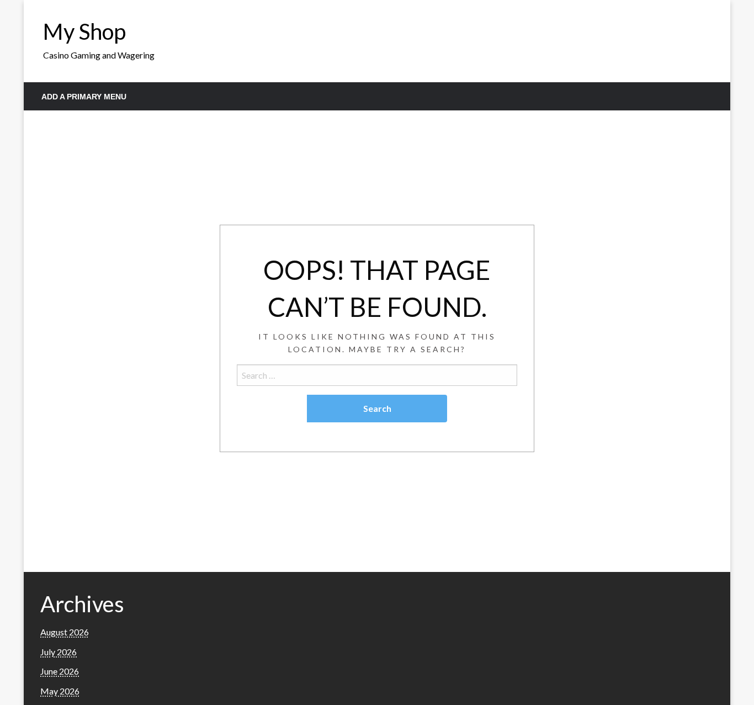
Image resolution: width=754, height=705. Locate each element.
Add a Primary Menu (83, 96)
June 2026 (59, 671)
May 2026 (59, 691)
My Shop (84, 31)
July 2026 (58, 651)
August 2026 (64, 632)
